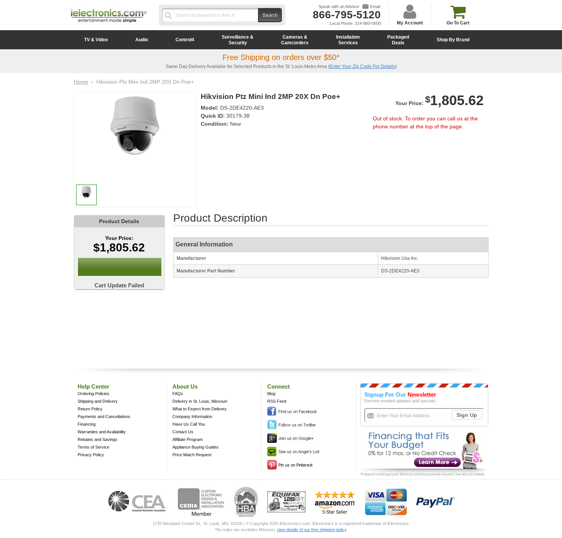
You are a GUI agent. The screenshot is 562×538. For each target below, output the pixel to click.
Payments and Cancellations (104, 416)
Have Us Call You (188, 424)
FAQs (177, 393)
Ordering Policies (93, 393)
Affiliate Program (187, 439)
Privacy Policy (91, 454)
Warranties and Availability (102, 431)
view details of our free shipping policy (311, 529)
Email (375, 6)
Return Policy (90, 409)
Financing (87, 424)
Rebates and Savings (97, 439)
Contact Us (182, 431)
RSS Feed (276, 401)
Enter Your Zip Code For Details (362, 66)
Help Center (93, 386)
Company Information (192, 416)
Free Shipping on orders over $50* (281, 57)
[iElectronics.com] (109, 23)
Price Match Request (191, 454)
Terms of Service (93, 447)
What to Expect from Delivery (199, 409)
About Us (185, 386)
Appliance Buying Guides (195, 447)
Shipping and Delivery (98, 401)
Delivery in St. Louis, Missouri (199, 401)
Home (81, 82)
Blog (271, 393)
